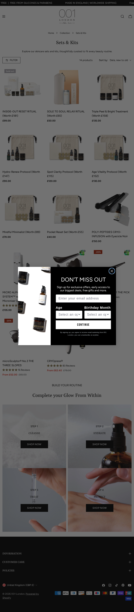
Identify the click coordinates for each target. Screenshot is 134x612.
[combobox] (68, 315)
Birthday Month (97, 307)
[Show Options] (79, 315)
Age (59, 307)
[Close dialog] (112, 271)
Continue (83, 325)
